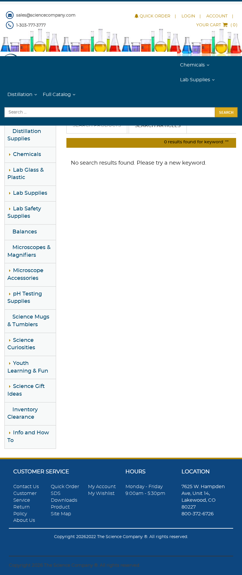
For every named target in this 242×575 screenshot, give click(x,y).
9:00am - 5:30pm (145, 493)
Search (226, 112)
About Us (24, 520)
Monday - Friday (144, 486)
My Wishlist (101, 493)
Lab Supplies (195, 79)
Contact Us (26, 486)
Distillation (19, 94)
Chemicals (192, 65)
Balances (24, 232)
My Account (102, 486)
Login (188, 16)
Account (217, 16)
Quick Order (155, 16)
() (217, 25)
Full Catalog (57, 94)
